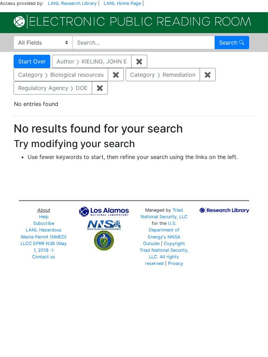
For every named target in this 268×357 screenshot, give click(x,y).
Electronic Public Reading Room (132, 21)
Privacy (175, 263)
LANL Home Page (122, 3)
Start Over (32, 61)
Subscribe (43, 223)
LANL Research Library (72, 3)
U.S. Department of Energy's (164, 230)
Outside (151, 243)
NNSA (174, 237)
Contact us (43, 256)
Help (44, 216)
